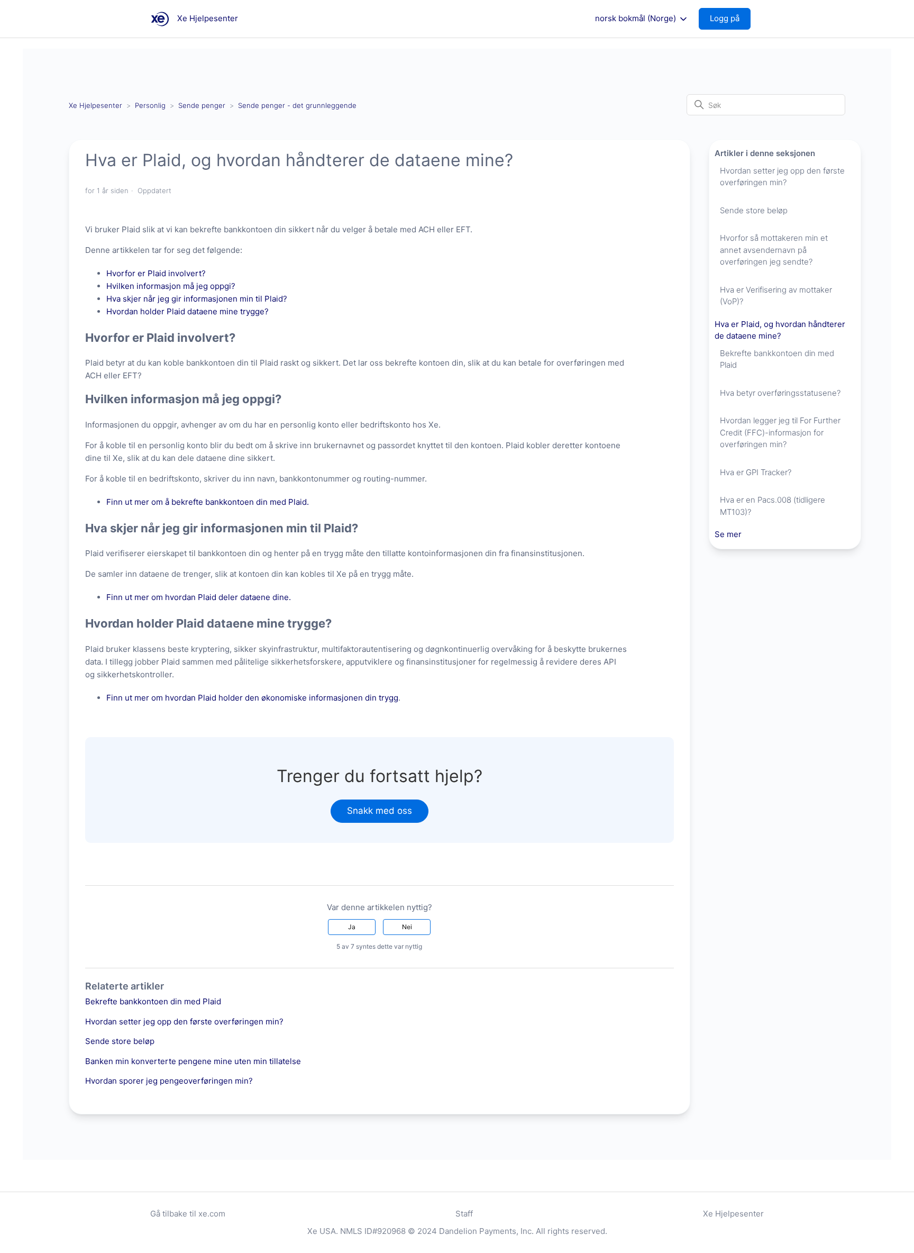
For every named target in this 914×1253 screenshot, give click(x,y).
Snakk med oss (379, 810)
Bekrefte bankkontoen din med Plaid (153, 1001)
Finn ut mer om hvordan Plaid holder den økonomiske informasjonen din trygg (252, 698)
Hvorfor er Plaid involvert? (156, 273)
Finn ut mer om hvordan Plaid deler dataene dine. (198, 597)
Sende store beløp (119, 1041)
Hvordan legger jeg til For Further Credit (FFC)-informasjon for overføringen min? (780, 432)
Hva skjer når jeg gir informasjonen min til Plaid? (196, 299)
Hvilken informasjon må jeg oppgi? (170, 286)
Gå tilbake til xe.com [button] (187, 1214)
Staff (464, 1214)
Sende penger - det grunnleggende (297, 105)
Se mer (728, 534)
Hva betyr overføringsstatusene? (780, 393)
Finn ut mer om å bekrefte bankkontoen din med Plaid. (207, 502)
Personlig (150, 105)
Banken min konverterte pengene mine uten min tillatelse (193, 1061)
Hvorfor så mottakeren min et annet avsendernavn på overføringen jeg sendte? (774, 250)
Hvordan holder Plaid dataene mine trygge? (187, 311)
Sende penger (201, 105)
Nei (407, 927)
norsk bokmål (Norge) (636, 18)
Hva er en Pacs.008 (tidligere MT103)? (772, 506)
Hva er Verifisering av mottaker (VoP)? (776, 296)
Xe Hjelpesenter (95, 105)
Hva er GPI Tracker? (755, 472)
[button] (730, 18)
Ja (351, 927)
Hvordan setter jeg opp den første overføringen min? (184, 1021)
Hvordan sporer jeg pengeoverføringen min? (169, 1081)
